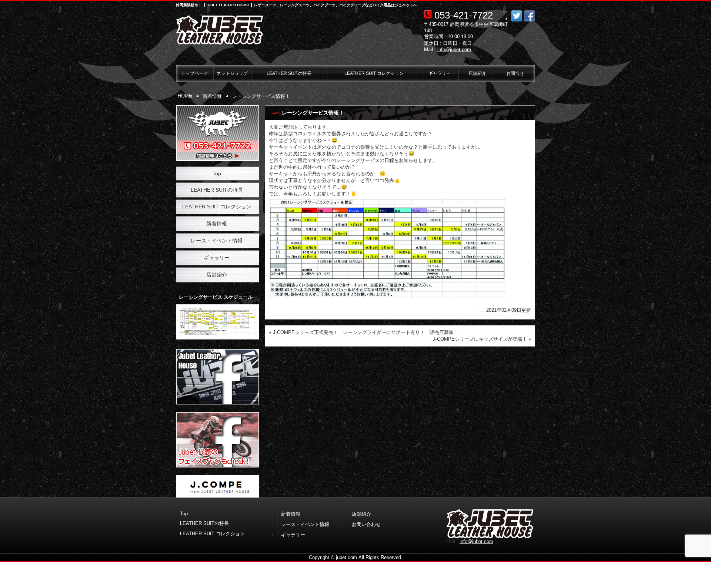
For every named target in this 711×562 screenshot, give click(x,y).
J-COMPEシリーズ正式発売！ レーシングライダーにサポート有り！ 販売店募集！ (365, 332)
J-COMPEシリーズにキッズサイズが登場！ (480, 339)
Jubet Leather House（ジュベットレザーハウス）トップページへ (220, 30)
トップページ (194, 73)
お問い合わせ (366, 524)
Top (217, 173)
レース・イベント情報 (217, 241)
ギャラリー (439, 73)
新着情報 (212, 96)
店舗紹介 (477, 73)
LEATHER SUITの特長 (289, 73)
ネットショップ (232, 73)
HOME (185, 96)
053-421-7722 (463, 15)
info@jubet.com (454, 49)
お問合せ (515, 73)
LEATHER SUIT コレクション (374, 73)
